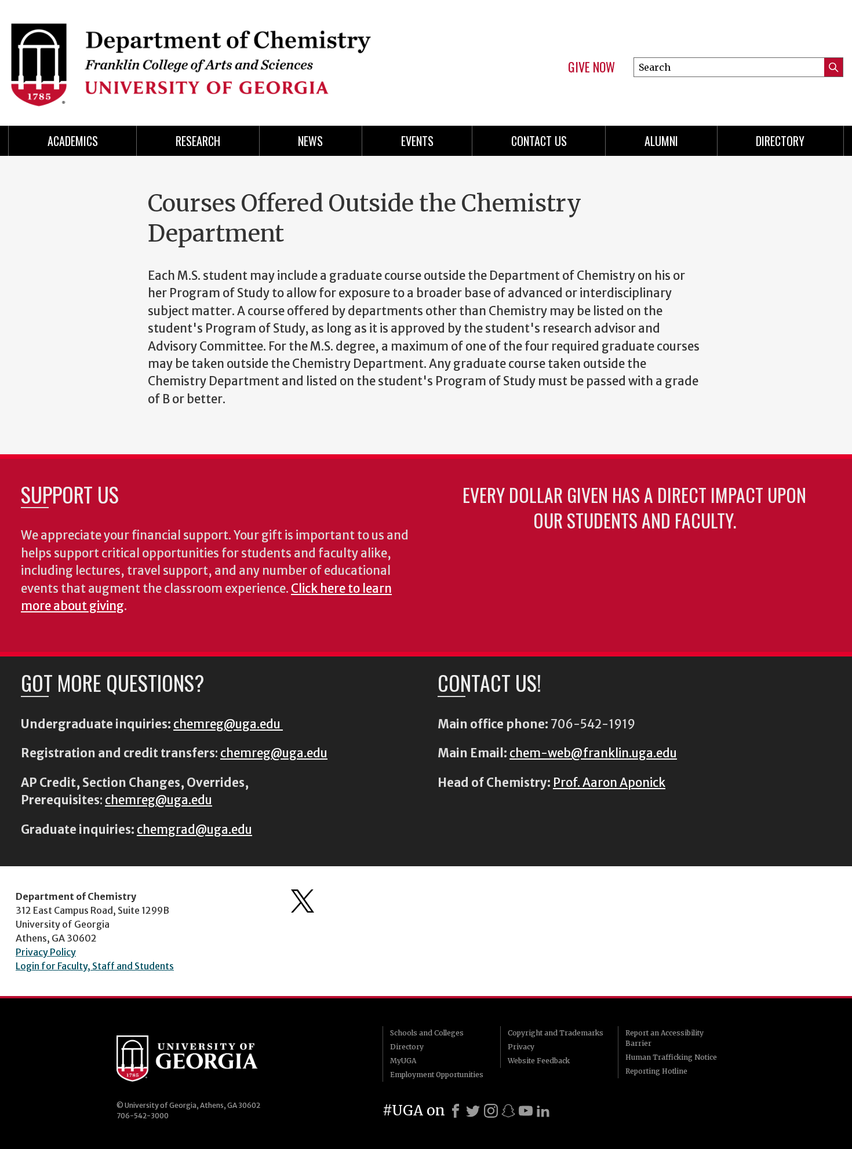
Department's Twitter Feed (302, 901)
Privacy (521, 1046)
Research (198, 140)
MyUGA (403, 1060)
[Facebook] (456, 1111)
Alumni (661, 140)
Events (417, 140)
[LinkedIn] (543, 1111)
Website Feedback (539, 1060)
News (310, 140)
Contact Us (539, 140)
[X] (473, 1111)
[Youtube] (526, 1111)
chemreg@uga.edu (228, 724)
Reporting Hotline (656, 1071)
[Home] (211, 58)
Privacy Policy (46, 952)
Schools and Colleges (427, 1032)
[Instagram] (491, 1111)
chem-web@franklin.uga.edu (593, 753)
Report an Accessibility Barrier (664, 1038)
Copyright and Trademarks (555, 1032)
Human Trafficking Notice (671, 1057)
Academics (73, 140)
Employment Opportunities (436, 1074)
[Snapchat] (508, 1111)
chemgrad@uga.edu (194, 829)
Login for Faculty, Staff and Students (95, 966)
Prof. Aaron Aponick (609, 782)
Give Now (591, 67)
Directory (780, 140)
